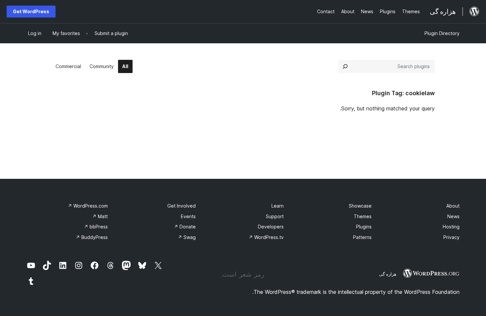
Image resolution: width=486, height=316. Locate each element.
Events (188, 216)
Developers (271, 226)
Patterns (362, 237)
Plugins (364, 226)
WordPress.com (88, 206)
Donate (185, 226)
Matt (100, 216)
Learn (277, 206)
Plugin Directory (442, 33)
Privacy (451, 237)
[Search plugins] (345, 66)
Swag (187, 237)
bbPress (96, 226)
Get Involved (181, 206)
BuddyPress (92, 237)
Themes (363, 216)
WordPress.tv (266, 237)
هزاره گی (387, 274)
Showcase (360, 206)
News (453, 216)
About (453, 206)
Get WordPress (31, 11)
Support (275, 216)
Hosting (451, 226)
